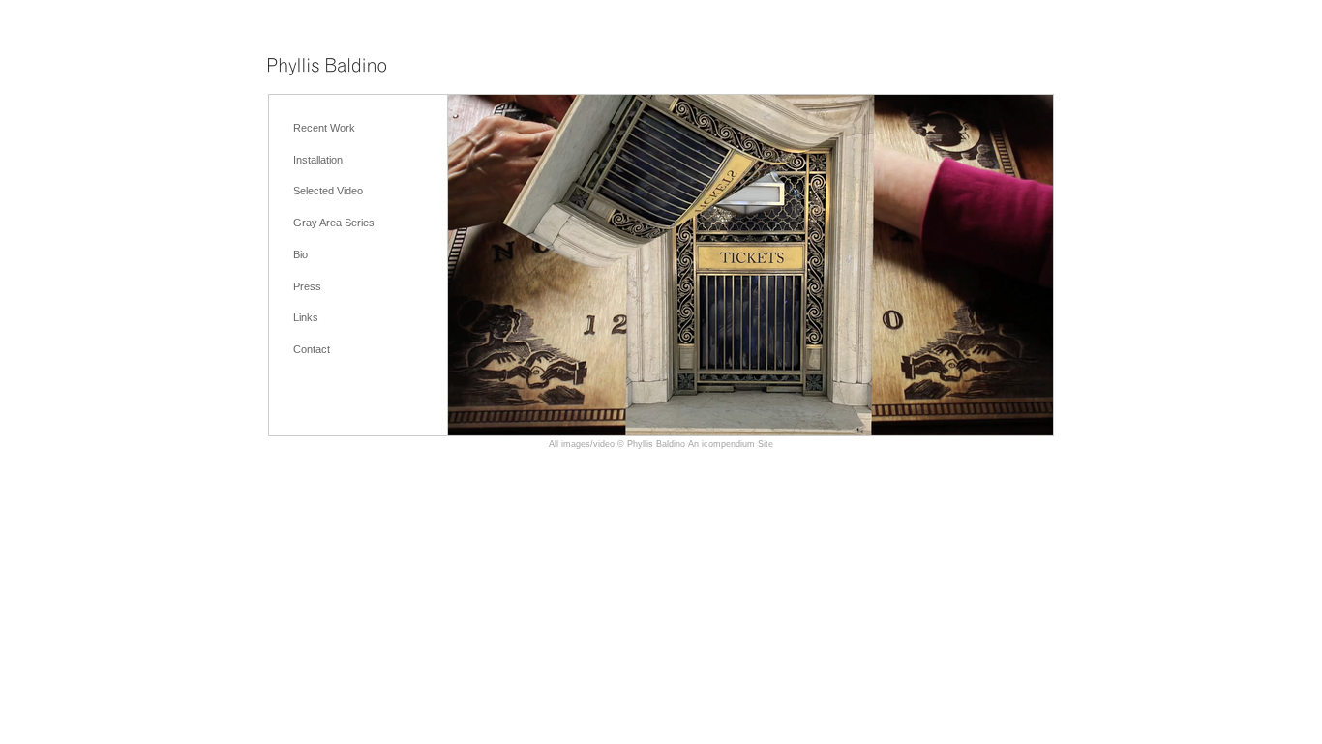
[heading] (327, 68)
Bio (300, 254)
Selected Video (328, 190)
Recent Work (324, 128)
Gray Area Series (334, 222)
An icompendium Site (730, 444)
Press (307, 286)
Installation (318, 159)
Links (305, 317)
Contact (311, 349)
